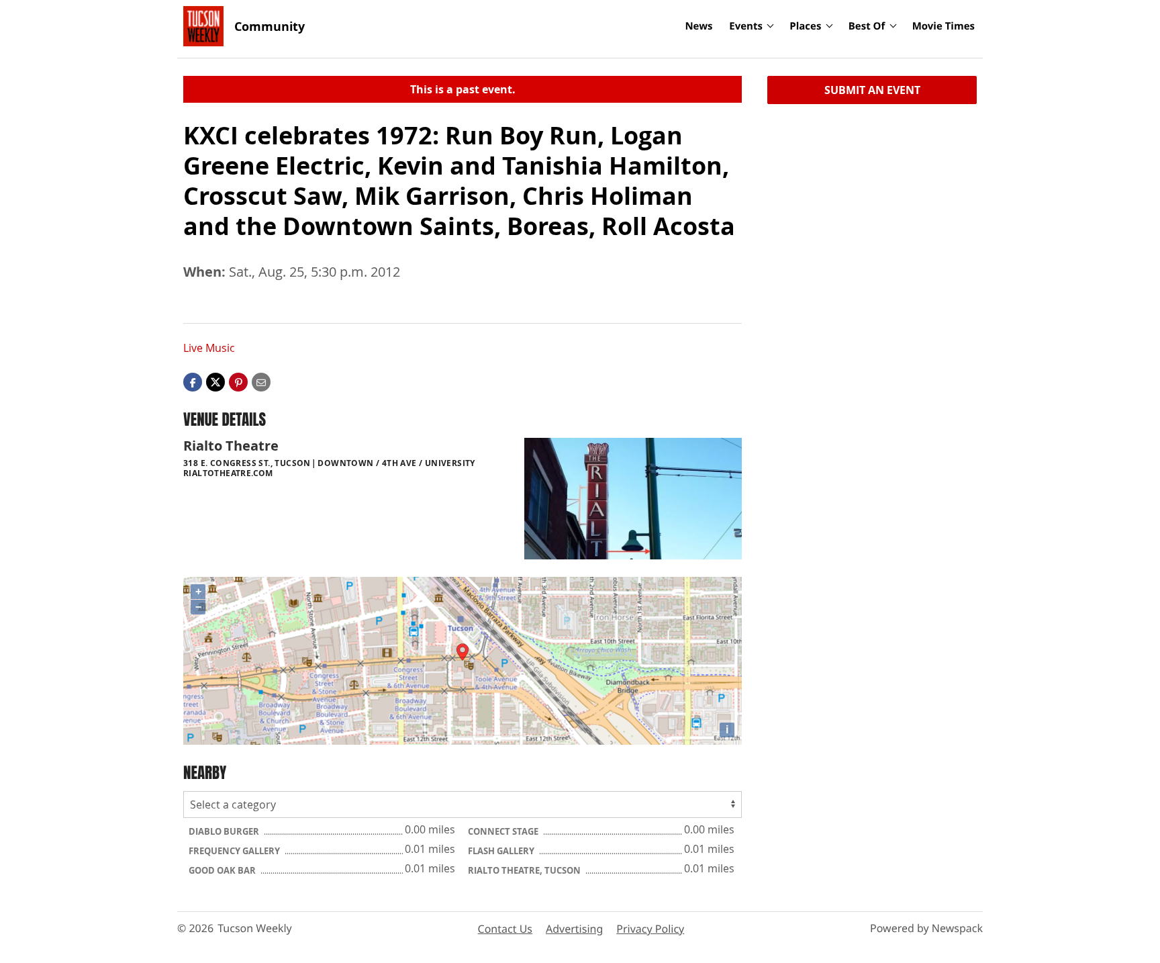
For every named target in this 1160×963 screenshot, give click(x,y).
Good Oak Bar (223, 870)
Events (746, 26)
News (698, 26)
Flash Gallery (502, 851)
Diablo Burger (225, 831)
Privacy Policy (650, 928)
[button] (238, 381)
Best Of (867, 26)
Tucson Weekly (255, 928)
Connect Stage (504, 831)
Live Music (209, 347)
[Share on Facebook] (192, 381)
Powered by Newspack (926, 928)
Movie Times (943, 26)
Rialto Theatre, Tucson (525, 870)
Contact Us (505, 928)
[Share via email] (261, 381)
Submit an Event (872, 90)
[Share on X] (215, 381)
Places (805, 26)
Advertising (574, 928)
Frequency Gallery (235, 851)
